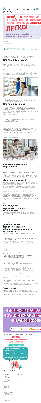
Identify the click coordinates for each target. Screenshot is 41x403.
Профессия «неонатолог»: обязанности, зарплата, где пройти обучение (17, 334)
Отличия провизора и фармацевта (12, 45)
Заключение (7, 50)
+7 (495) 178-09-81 (20, 377)
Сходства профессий (9, 47)
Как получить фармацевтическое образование (14, 48)
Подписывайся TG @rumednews (12, 370)
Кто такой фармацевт (9, 43)
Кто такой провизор (9, 44)
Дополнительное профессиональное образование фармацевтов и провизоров (21, 49)
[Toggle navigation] (37, 9)
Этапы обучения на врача (8, 333)
